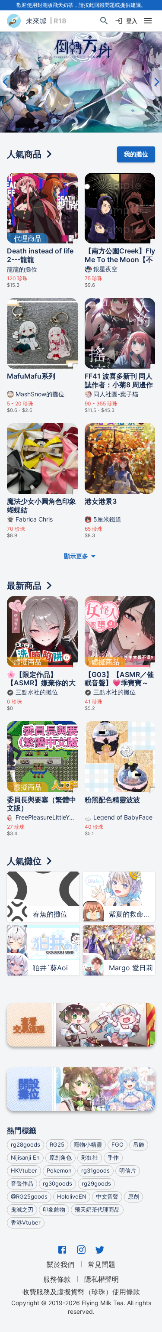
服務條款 (57, 1279)
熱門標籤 (21, 1130)
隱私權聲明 (101, 1279)
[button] (81, 82)
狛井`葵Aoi (50, 967)
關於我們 (60, 1264)
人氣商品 (24, 154)
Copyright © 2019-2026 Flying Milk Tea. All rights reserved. (81, 1307)
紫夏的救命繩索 (132, 914)
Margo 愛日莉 (131, 967)
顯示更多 (76, 556)
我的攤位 (136, 154)
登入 (131, 20)
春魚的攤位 (50, 914)
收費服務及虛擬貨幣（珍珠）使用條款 (81, 1291)
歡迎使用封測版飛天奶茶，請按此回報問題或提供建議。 (81, 5)
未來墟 (36, 20)
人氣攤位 (24, 861)
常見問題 (101, 1264)
